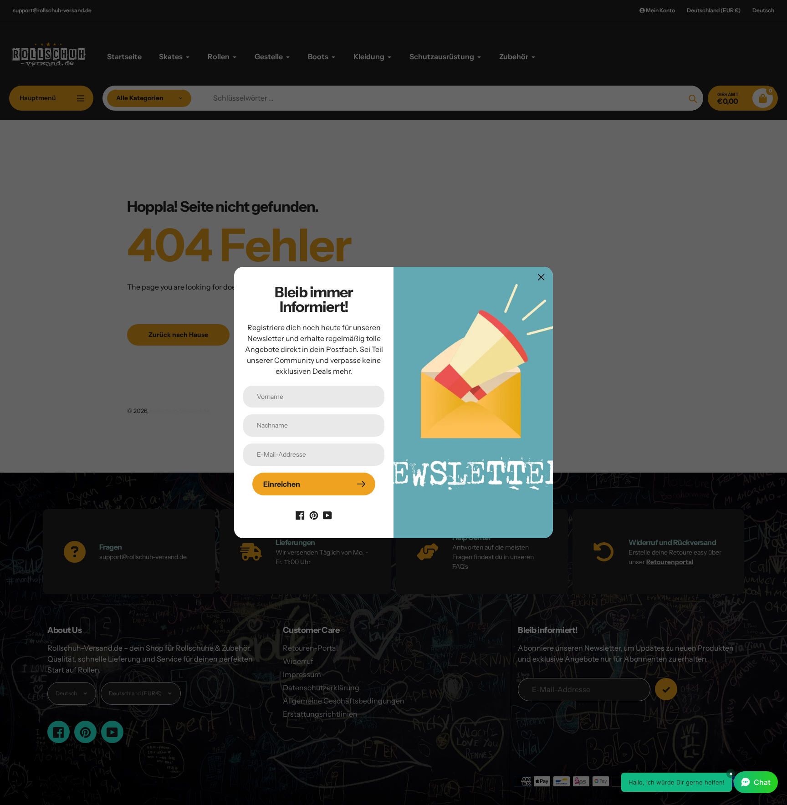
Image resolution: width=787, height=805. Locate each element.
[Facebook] (300, 514)
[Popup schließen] (541, 277)
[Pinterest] (313, 514)
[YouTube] (327, 514)
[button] (699, 782)
